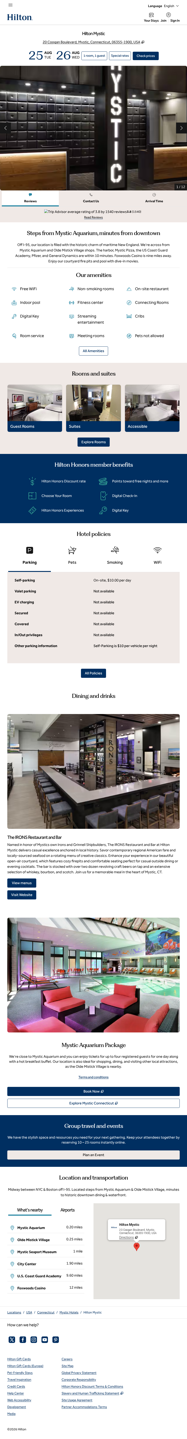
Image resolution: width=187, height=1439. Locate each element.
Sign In (175, 21)
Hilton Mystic (92, 1312)
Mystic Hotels (69, 1312)
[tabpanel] (93, 214)
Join (163, 21)
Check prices (148, 56)
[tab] (30, 198)
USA (29, 1312)
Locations (14, 1312)
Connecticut (46, 1312)
